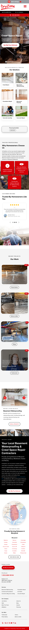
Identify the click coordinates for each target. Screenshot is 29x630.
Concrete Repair (21, 593)
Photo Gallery (14, 287)
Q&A (3, 603)
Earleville (23, 550)
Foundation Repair (22, 589)
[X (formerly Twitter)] (9, 623)
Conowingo (14, 548)
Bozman (14, 540)
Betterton (6, 540)
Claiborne (23, 546)
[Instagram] (7, 623)
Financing (18, 607)
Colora (5, 548)
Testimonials (14, 373)
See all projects (14, 424)
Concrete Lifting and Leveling (8, 593)
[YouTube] (11, 623)
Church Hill (14, 546)
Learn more (12, 130)
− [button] (21, 517)
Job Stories (4, 601)
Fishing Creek (23, 553)
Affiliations (4, 607)
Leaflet (18, 519)
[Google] (6, 623)
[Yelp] (2, 623)
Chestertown (14, 544)
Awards (18, 605)
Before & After (14, 316)
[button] (6, 62)
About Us (18, 601)
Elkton (14, 553)
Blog (17, 603)
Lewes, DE (19, 477)
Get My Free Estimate (10, 45)
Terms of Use (18, 628)
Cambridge (23, 540)
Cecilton (5, 542)
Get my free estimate (14, 491)
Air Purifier (20, 591)
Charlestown (23, 542)
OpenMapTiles (19, 522)
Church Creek (6, 546)
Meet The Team (5, 605)
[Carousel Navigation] (14, 398)
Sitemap (23, 628)
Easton (5, 553)
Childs (23, 544)
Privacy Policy (13, 628)
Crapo (5, 550)
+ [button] (21, 515)
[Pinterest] (13, 623)
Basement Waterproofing (7, 589)
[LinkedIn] (15, 623)
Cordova (23, 548)
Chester (5, 544)
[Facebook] (4, 623)
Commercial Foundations (7, 591)
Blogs (14, 344)
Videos (16, 614)
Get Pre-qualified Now (6, 12)
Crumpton (14, 550)
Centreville (14, 542)
